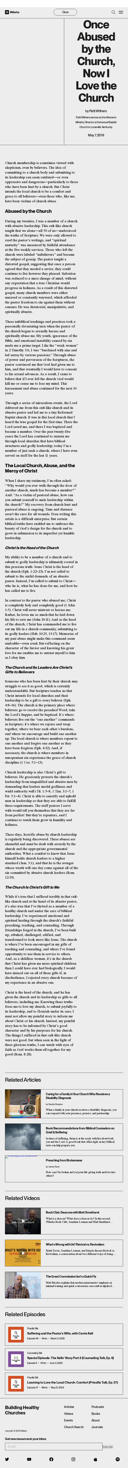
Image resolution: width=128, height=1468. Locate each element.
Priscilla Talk (32, 1328)
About (96, 1420)
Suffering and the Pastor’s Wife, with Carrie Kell (60, 1333)
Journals (97, 1427)
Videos (68, 1414)
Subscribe (107, 1447)
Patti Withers (98, 111)
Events (68, 1420)
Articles (69, 1407)
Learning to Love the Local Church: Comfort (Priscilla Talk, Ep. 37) (72, 1382)
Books (96, 1414)
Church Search (74, 1427)
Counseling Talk (34, 1353)
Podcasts (98, 1407)
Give (65, 12)
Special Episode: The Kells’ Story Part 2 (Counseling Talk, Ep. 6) (70, 1358)
